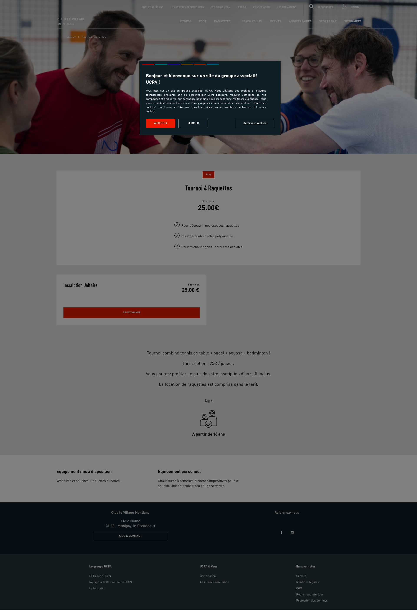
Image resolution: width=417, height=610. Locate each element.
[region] (210, 98)
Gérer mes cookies (254, 123)
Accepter (160, 123)
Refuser (193, 123)
